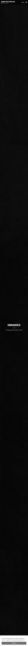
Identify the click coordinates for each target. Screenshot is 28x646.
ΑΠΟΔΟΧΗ (14, 643)
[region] (14, 640)
